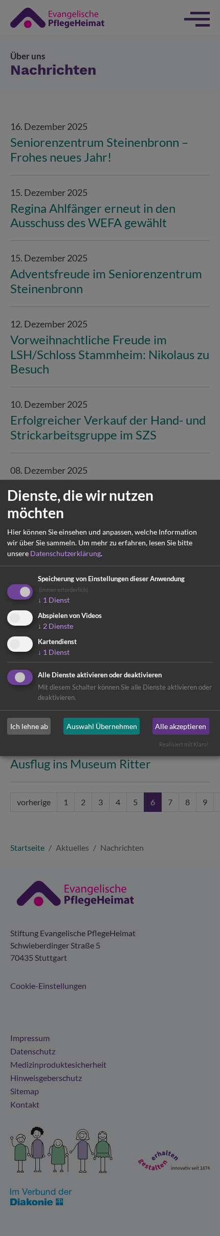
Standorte (147, 1213)
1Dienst (54, 599)
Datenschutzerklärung (65, 553)
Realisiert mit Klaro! (184, 744)
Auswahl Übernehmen (102, 726)
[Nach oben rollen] (197, 1213)
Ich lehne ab (29, 726)
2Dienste (55, 626)
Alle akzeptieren (180, 726)
